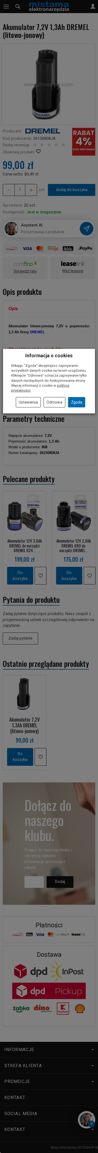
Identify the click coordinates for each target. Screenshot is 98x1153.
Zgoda (76, 402)
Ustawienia (28, 402)
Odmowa (54, 402)
